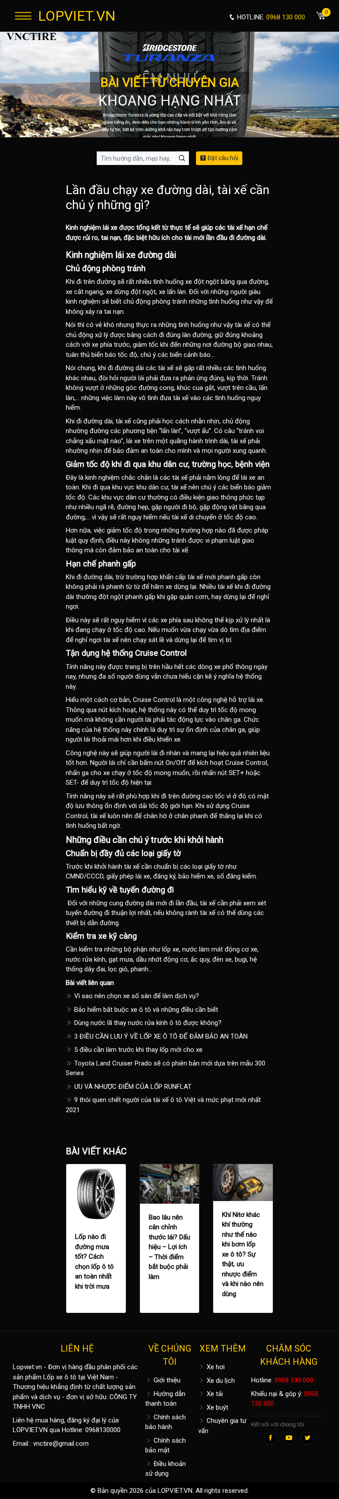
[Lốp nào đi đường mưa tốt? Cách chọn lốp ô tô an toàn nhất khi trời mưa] (96, 1193)
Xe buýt (216, 1407)
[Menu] (23, 15)
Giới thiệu (166, 1380)
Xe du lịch (220, 1381)
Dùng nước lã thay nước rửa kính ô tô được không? (147, 1023)
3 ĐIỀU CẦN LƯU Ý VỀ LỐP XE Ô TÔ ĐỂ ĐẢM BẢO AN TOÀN (160, 1036)
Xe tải (214, 1394)
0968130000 (103, 1430)
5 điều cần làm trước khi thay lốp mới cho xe (137, 1050)
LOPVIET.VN (77, 15)
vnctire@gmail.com (61, 1444)
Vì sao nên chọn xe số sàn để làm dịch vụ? (135, 996)
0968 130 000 (294, 1380)
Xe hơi (215, 1367)
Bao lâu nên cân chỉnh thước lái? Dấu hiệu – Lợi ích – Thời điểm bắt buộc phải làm (169, 1247)
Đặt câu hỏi (222, 158)
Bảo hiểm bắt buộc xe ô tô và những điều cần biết (145, 1010)
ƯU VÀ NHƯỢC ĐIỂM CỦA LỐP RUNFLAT (132, 1087)
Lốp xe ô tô (59, 1377)
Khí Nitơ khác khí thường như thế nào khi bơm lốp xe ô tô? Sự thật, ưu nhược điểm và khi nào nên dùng (243, 1254)
